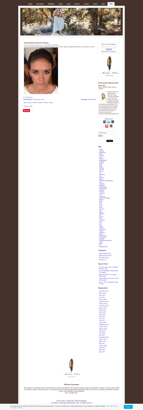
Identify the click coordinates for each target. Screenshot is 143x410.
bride (100, 165)
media (101, 226)
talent (100, 243)
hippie (101, 212)
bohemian (102, 174)
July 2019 (102, 352)
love (100, 223)
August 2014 (103, 299)
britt (100, 204)
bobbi (100, 201)
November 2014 (104, 306)
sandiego (101, 239)
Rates (68, 4)
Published (51, 4)
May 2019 (102, 350)
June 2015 (102, 318)
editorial (101, 168)
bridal (101, 154)
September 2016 (104, 337)
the (100, 245)
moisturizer (102, 229)
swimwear (102, 193)
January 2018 (103, 345)
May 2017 (102, 343)
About (95, 4)
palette (101, 234)
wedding (101, 162)
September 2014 (104, 301)
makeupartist (103, 187)
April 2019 (102, 347)
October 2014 (103, 303)
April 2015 (102, 314)
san (100, 173)
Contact (86, 4)
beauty (101, 163)
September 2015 (104, 324)
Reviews (77, 4)
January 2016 (103, 329)
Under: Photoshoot (53, 45)
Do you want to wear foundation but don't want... (108, 267)
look (100, 218)
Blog (111, 4)
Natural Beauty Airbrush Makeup (36, 43)
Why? (103, 4)
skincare (101, 177)
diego (100, 166)
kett (100, 215)
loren (100, 221)
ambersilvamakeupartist (106, 180)
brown (101, 206)
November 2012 (104, 291)
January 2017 (103, 339)
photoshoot (102, 152)
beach (100, 157)
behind (101, 199)
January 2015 (103, 308)
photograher (102, 235)
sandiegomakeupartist (105, 240)
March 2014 (102, 293)
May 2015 (102, 316)
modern (101, 228)
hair (100, 210)
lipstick (101, 217)
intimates (101, 213)
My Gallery (40, 4)
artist (100, 182)
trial (100, 195)
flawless (29, 102)
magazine (102, 185)
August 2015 (103, 322)
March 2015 (102, 310)
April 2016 (102, 331)
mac (100, 224)
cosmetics (102, 184)
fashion (101, 158)
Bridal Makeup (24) (105, 253)
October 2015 (103, 326)
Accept (128, 407)
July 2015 (102, 320)
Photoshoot (29, 97)
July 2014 (102, 297)
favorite (101, 209)
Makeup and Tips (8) (105, 255)
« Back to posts (27, 106)
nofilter (46, 102)
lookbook (102, 220)
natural (51, 102)
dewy (100, 207)
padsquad (102, 232)
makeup (40, 102)
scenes (101, 242)
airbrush (35, 102)
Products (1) (102, 259)
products (101, 190)
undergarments (103, 246)
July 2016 (102, 335)
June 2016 (102, 333)
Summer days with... (34, 99)
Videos (61, 4)
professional (102, 237)
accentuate (102, 196)
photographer (103, 188)
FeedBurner (112, 51)
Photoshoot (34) (104, 257)
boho (100, 202)
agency (101, 179)
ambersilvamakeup (104, 198)
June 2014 (102, 295)
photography (103, 160)
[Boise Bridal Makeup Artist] (71, 21)
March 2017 (102, 341)
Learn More (110, 406)
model (101, 149)
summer (101, 191)
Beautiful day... (89, 99)
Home (30, 4)
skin (100, 176)
